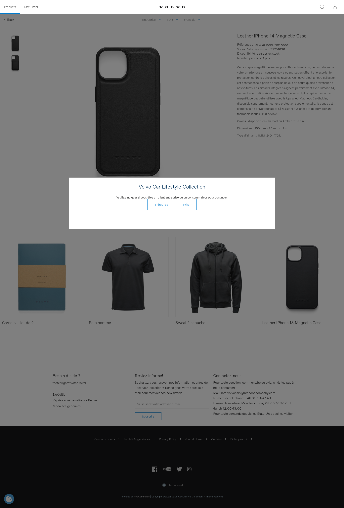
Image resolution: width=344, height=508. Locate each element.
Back (10, 19)
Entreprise (161, 204)
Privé (186, 204)
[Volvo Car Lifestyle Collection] (172, 7)
